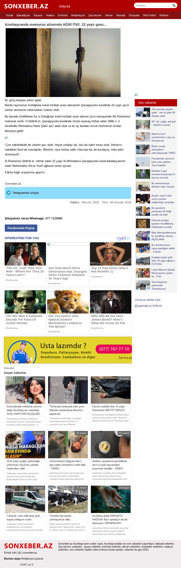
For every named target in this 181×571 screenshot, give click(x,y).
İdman (109, 15)
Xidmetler (9, 368)
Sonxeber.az (13, 183)
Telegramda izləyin (26, 193)
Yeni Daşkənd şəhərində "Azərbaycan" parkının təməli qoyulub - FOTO (152, 285)
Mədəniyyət (78, 15)
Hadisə (50, 15)
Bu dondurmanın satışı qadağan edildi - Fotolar (163, 248)
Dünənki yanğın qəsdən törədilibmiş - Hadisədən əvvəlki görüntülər (163, 223)
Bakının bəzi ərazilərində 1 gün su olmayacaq (163, 137)
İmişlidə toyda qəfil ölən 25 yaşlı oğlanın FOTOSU (163, 260)
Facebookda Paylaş (21, 228)
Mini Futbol (149, 15)
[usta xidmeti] (70, 349)
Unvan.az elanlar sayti (147, 299)
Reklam (163, 15)
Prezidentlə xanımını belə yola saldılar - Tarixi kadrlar (162, 161)
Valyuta (64, 6)
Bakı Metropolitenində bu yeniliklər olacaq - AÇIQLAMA (163, 236)
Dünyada (134, 15)
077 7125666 (53, 218)
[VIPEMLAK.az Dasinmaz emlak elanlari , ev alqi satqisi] (143, 305)
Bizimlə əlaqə (12, 558)
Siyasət (38, 15)
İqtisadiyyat (23, 15)
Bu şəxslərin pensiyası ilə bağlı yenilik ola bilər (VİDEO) (161, 211)
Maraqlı (120, 15)
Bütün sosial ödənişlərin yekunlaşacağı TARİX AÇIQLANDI (163, 149)
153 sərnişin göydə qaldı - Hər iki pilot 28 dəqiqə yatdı (163, 112)
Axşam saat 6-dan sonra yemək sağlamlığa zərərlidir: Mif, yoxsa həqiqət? (163, 199)
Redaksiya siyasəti (32, 558)
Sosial (9, 15)
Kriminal (62, 15)
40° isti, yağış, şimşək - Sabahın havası (163, 123)
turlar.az (157, 305)
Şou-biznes (94, 15)
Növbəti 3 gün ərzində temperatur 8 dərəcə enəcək (163, 174)
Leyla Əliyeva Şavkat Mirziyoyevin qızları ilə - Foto (163, 273)
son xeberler (76, 549)
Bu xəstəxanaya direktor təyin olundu (162, 185)
